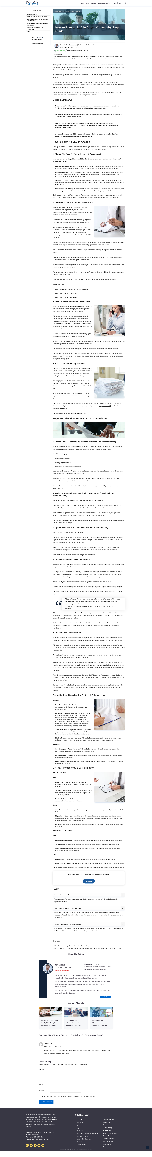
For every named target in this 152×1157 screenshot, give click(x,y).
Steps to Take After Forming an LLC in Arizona (37, 20)
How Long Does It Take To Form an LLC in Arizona (71, 289)
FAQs (28, 31)
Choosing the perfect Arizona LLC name (66, 207)
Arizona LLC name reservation (80, 257)
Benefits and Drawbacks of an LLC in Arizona (38, 24)
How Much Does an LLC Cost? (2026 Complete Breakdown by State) (49, 1023)
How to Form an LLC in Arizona (37, 16)
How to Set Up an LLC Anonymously (67, 297)
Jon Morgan (60, 965)
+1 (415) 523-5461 (37, 1137)
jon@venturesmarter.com (62, 970)
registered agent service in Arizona (65, 336)
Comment (43, 1069)
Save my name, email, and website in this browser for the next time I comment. (69, 1096)
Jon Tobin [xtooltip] (72, 50)
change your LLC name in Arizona (73, 279)
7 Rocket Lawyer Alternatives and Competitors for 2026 (100, 1023)
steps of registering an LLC (115, 574)
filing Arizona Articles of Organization (72, 413)
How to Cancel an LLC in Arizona (66, 293)
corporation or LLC (105, 406)
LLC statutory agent (77, 306)
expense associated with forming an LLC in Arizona (86, 500)
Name (41, 1084)
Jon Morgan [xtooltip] (73, 45)
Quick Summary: (32, 14)
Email (41, 1090)
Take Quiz (89, 881)
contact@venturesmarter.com (39, 1139)
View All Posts (105, 997)
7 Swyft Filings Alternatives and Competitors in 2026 (73, 1023)
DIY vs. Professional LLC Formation (35, 28)
